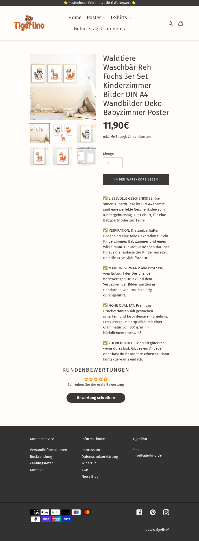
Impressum (91, 450)
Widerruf (89, 463)
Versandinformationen (48, 450)
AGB (85, 470)
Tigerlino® (162, 530)
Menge (108, 153)
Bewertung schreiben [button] (96, 397)
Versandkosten (139, 137)
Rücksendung (41, 456)
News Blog (90, 476)
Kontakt (36, 470)
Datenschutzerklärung (100, 456)
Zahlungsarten (42, 463)
